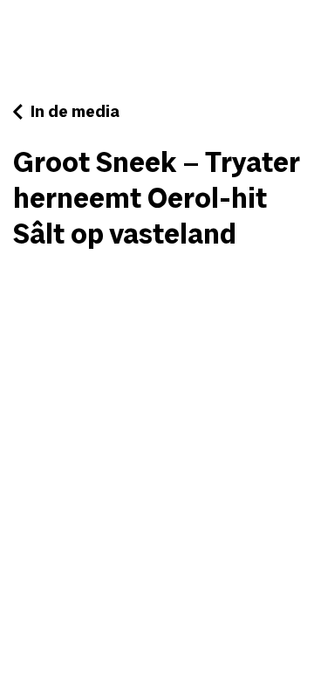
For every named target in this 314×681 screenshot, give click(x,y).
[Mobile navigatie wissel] (288, 23)
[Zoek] (248, 29)
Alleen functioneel (228, 592)
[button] (86, 37)
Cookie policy (156, 635)
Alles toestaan (75, 592)
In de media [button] (73, 112)
